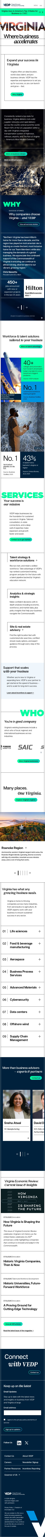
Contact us (36, 1078)
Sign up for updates (13, 1429)
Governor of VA (10, 1475)
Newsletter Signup (30, 1462)
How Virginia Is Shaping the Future (21, 1223)
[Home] (13, 5)
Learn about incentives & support (19, 693)
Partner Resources (12, 1468)
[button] (21, 307)
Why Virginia (17, 94)
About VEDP (28, 1456)
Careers (7, 1462)
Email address (10, 1407)
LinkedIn (19, 1444)
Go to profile (28, 1138)
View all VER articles (13, 1324)
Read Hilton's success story (33, 294)
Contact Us (9, 1456)
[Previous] (18, 307)
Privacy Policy (9, 1507)
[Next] (26, 307)
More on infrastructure (13, 160)
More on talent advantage (31, 346)
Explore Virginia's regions (25, 800)
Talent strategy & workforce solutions (22, 558)
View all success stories (29, 224)
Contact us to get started (20, 539)
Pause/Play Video (42, 317)
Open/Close (41, 932)
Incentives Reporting (31, 1468)
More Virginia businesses (28, 761)
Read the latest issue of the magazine (17, 1330)
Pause (41, 752)
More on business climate (15, 154)
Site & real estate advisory (20, 628)
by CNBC (19, 12)
